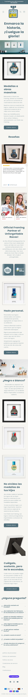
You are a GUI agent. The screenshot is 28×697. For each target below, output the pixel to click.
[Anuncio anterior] (2, 2)
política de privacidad (9, 653)
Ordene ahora (11, 127)
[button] (3, 12)
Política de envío (8, 660)
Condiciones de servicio (10, 663)
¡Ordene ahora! (11, 589)
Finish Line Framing (10, 694)
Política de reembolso (9, 656)
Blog (4, 667)
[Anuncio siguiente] (25, 2)
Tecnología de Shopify (20, 694)
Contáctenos (7, 670)
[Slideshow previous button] (2, 164)
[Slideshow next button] (26, 164)
